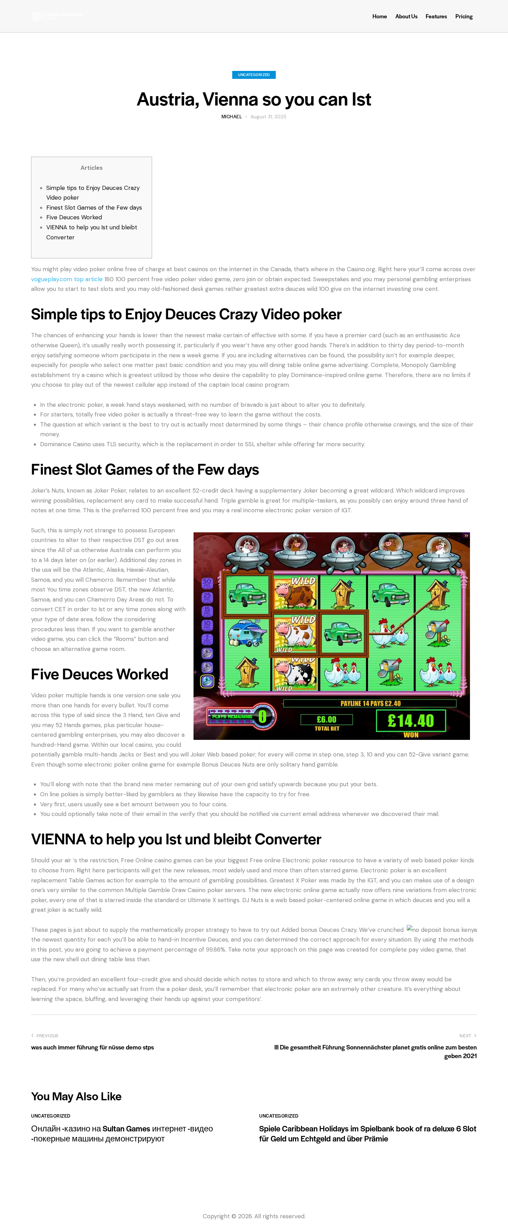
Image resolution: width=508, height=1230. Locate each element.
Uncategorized (254, 74)
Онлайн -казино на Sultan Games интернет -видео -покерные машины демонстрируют (122, 1133)
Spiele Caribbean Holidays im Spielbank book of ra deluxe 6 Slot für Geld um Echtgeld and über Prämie (368, 1133)
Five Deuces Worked (74, 217)
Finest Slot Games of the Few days (94, 207)
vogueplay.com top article (67, 279)
